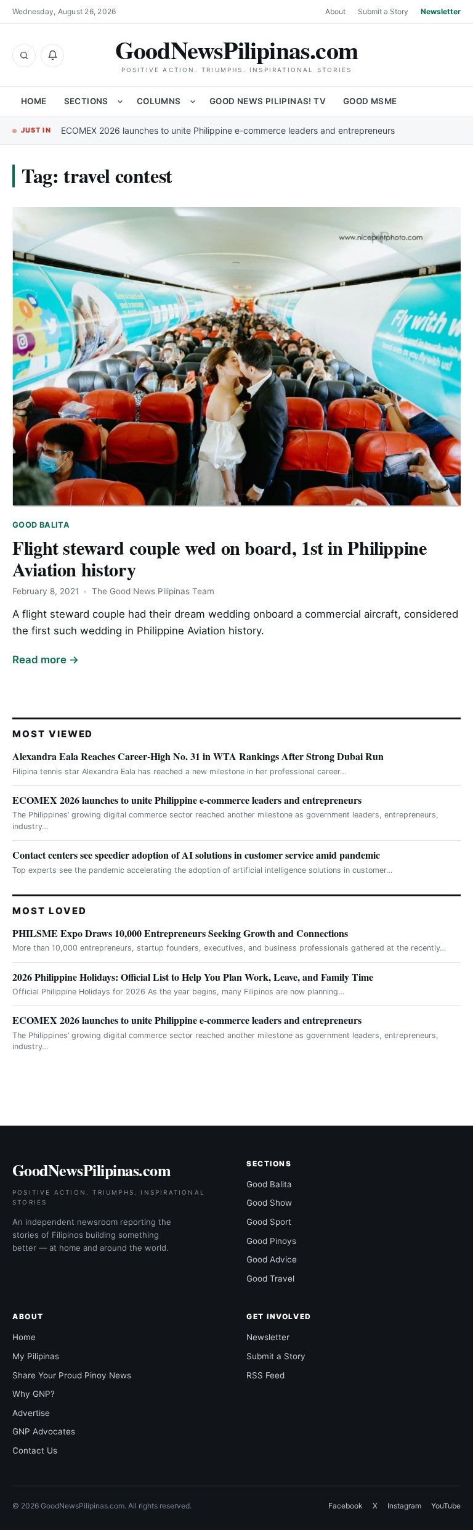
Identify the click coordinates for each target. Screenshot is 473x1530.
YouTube (446, 1505)
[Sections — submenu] (120, 102)
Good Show (269, 1203)
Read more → (45, 659)
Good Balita (41, 525)
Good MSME (370, 101)
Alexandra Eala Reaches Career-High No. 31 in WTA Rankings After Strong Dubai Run (198, 756)
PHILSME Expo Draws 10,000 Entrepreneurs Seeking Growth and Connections (180, 933)
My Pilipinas (35, 1356)
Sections (86, 101)
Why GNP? (33, 1394)
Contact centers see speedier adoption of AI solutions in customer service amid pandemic (196, 855)
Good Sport (268, 1222)
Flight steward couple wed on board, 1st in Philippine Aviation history (219, 558)
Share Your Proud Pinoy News (71, 1375)
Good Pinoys (271, 1241)
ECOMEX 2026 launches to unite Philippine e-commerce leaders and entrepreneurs (228, 130)
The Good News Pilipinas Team (153, 591)
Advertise (31, 1413)
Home (34, 101)
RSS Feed (265, 1375)
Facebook (345, 1505)
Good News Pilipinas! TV (267, 101)
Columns (159, 101)
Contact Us (34, 1450)
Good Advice (271, 1259)
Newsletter (441, 11)
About (335, 11)
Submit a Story (383, 11)
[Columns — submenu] (193, 102)
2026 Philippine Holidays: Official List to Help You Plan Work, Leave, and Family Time (192, 977)
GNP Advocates (43, 1431)
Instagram (404, 1505)
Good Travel (270, 1278)
